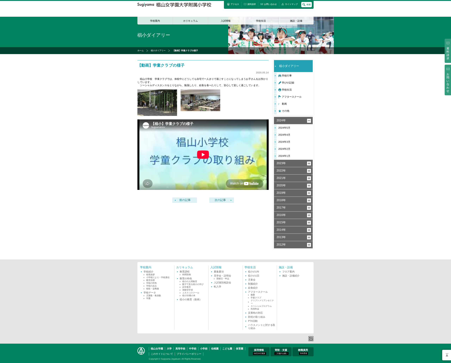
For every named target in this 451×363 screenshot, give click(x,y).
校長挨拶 (150, 274)
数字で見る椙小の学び (192, 284)
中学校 (192, 348)
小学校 (204, 348)
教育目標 (150, 280)
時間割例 (186, 274)
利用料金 (255, 309)
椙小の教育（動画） (191, 299)
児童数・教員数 (153, 295)
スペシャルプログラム (261, 306)
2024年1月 (284, 155)
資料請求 (447, 53)
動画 (284, 103)
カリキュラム (190, 20)
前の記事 (185, 199)
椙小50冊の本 (188, 295)
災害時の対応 (255, 312)
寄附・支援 (281, 351)
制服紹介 (253, 283)
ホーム (140, 50)
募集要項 (219, 271)
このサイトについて (162, 353)
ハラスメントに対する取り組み (261, 327)
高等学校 (180, 348)
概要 (253, 295)
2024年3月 (284, 141)
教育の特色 (186, 278)
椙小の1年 (253, 271)
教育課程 (185, 271)
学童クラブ (256, 297)
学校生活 (261, 20)
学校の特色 (151, 283)
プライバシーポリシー (189, 353)
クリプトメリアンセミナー (262, 302)
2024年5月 (284, 127)
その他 (285, 110)
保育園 (239, 348)
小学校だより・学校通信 (157, 277)
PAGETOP (446, 355)
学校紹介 (148, 271)
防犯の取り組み (256, 316)
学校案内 (155, 20)
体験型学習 (187, 290)
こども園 (227, 348)
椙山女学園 (157, 348)
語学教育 (186, 287)
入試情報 (226, 20)
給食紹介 (253, 287)
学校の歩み (151, 286)
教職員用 (303, 351)
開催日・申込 (223, 278)
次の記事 (220, 199)
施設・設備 (296, 20)
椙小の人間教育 (189, 281)
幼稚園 (215, 348)
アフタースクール (292, 96)
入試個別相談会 (222, 282)
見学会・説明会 (222, 275)
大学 (169, 348)
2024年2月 (284, 148)
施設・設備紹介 (290, 275)
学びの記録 (288, 82)
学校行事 (287, 75)
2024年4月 (284, 134)
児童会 (251, 279)
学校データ (150, 292)
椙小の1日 (253, 275)
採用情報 (259, 351)
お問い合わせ (447, 83)
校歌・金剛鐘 (152, 288)
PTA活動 (253, 320)
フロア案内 (288, 271)
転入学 (217, 286)
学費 (148, 298)
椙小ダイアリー (158, 50)
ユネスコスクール (190, 292)
